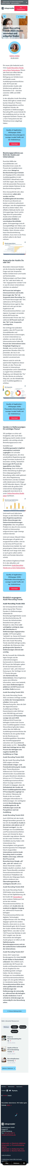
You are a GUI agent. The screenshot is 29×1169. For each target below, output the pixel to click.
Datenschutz (11, 1086)
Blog (7, 1163)
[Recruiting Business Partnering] (3, 1060)
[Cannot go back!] (4, 16)
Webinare (16, 1163)
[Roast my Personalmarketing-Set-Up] (3, 1038)
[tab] (6, 1027)
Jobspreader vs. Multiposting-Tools (12, 1149)
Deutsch (5, 1095)
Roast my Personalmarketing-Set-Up (14, 1038)
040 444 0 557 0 (9, 1133)
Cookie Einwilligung (6, 1155)
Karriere (3, 1086)
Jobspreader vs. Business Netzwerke (13, 1151)
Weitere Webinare (7, 1068)
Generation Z (17, 897)
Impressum (19, 1086)
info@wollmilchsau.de (8, 1135)
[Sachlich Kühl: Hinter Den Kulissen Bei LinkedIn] (7, 1090)
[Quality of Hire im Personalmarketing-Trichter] (3, 1049)
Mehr (8, 1105)
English (9, 1095)
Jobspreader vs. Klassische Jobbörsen (13, 1143)
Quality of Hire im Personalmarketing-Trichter (13, 1049)
